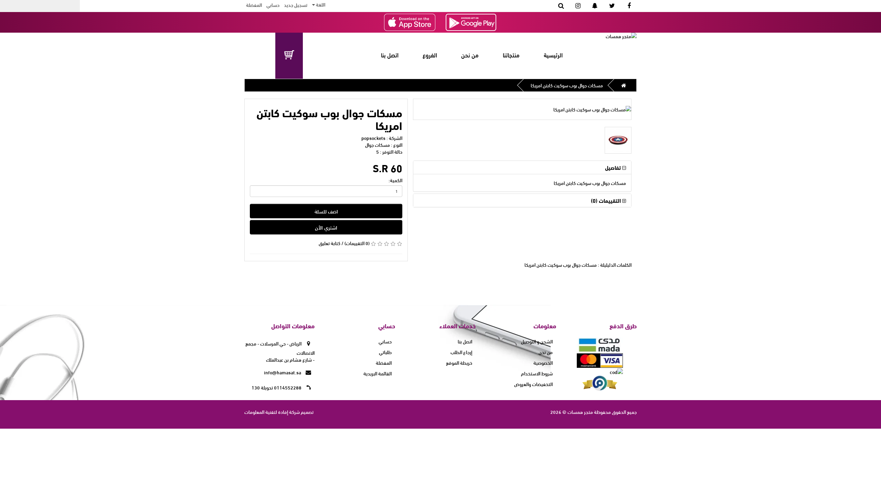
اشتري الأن (326, 227)
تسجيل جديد (295, 4)
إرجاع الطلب (461, 351)
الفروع (430, 55)
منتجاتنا (511, 55)
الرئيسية (553, 55)
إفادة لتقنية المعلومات (266, 411)
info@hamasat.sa (283, 372)
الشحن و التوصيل (537, 341)
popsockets (373, 137)
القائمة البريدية (377, 373)
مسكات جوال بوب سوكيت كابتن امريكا (567, 85)
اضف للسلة (326, 211)
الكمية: (395, 180)
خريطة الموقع (459, 362)
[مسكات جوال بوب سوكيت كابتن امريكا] (522, 109)
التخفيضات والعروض (533, 383)
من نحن (470, 55)
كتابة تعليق (329, 242)
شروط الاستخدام (537, 373)
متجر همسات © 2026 (571, 411)
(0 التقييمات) (357, 242)
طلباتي (385, 351)
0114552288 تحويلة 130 (277, 387)
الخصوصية (543, 362)
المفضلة (254, 4)
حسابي (385, 341)
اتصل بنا (390, 55)
